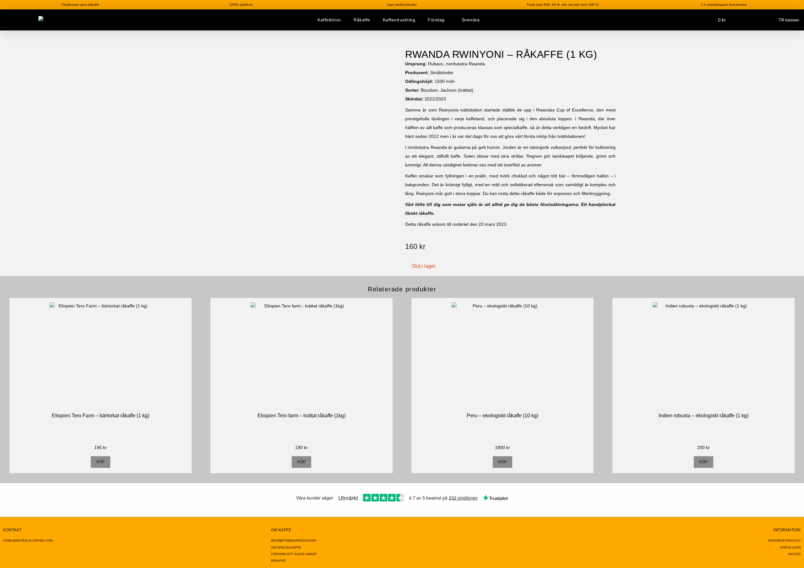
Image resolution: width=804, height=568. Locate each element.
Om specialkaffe (286, 547)
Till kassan (789, 19)
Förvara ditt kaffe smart (294, 554)
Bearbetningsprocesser (293, 540)
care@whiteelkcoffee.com (27, 540)
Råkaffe (362, 19)
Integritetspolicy (784, 540)
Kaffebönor (329, 19)
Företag (436, 19)
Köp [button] (100, 462)
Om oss (794, 554)
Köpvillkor (790, 547)
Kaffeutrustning (399, 19)
